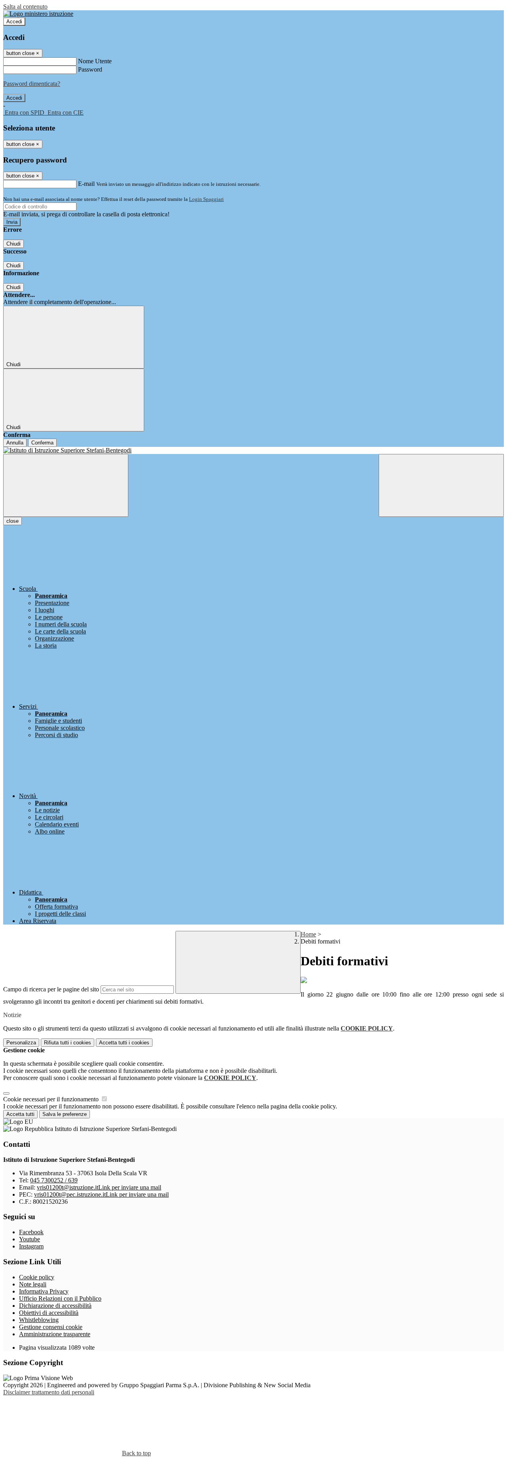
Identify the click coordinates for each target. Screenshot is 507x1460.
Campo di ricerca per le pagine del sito (51, 989)
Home (308, 934)
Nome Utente (95, 61)
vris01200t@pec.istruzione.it (101, 1194)
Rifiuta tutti (67, 1043)
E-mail (86, 183)
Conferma (42, 443)
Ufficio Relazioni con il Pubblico (60, 1298)
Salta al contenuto (25, 6)
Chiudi (13, 244)
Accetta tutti (124, 1043)
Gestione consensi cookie (50, 1327)
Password (90, 69)
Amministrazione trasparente (54, 1334)
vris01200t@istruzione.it (99, 1187)
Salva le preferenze (64, 1114)
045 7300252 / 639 (54, 1180)
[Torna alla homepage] (253, 450)
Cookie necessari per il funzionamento (51, 1099)
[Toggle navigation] (65, 485)
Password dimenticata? (31, 83)
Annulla (14, 443)
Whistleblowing (39, 1319)
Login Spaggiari (206, 199)
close (12, 521)
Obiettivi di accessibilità (48, 1312)
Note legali (32, 1284)
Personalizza (21, 1043)
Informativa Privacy (44, 1291)
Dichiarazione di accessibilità (55, 1305)
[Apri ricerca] (441, 485)
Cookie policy (36, 1277)
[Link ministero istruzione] (38, 13)
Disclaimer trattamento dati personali (48, 1392)
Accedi (14, 22)
